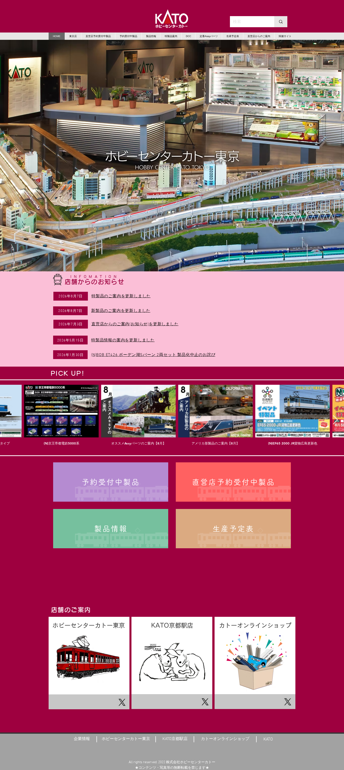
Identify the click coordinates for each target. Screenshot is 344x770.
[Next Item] (335, 420)
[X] (122, 702)
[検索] (280, 21)
